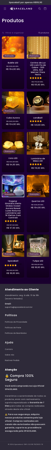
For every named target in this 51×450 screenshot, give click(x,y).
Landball (37, 118)
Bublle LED (13, 63)
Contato (9, 349)
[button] (5, 8)
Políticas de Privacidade (16, 322)
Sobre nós (9, 355)
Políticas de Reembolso (16, 333)
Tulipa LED (38, 261)
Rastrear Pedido (12, 360)
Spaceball (13, 261)
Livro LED (13, 158)
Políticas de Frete (13, 327)
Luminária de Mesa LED (38, 159)
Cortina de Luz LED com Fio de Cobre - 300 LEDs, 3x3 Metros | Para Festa (38, 69)
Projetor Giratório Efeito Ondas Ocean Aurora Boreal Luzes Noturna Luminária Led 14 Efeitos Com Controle (13, 209)
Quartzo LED (38, 201)
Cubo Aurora (13, 118)
